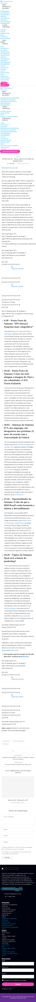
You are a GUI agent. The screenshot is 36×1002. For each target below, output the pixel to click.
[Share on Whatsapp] (19, 751)
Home (4, 5)
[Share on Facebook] (15, 751)
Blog (2, 35)
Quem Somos (4, 79)
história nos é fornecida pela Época (15, 395)
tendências (6, 744)
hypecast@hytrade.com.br (10, 650)
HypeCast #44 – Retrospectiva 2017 (18, 800)
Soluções (5, 8)
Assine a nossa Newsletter (4, 31)
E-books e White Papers (9, 116)
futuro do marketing (18, 741)
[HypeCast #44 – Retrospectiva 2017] (18, 787)
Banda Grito (25, 657)
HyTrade (11, 163)
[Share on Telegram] (20, 751)
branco (11, 470)
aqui (21, 616)
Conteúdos (6, 27)
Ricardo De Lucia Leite (11, 168)
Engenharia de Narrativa (9, 98)
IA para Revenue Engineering (6, 914)
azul (5, 470)
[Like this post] (13, 751)
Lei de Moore (18, 495)
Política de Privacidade (8, 952)
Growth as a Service (8, 99)
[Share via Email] (22, 751)
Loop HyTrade (6, 922)
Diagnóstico (6, 6)
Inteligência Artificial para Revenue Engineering (8, 103)
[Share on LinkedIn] (17, 751)
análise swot (6, 741)
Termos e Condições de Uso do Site (8, 942)
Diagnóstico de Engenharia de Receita (9, 905)
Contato (5, 44)
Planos (4, 25)
